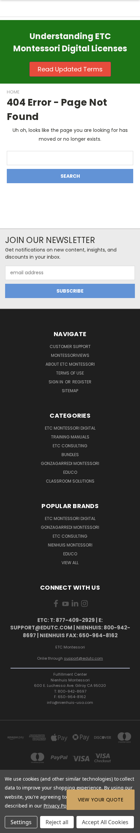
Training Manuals (70, 437)
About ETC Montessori (70, 364)
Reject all (57, 822)
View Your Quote (100, 799)
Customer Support (70, 346)
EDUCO (70, 554)
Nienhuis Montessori (70, 545)
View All (70, 563)
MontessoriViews (70, 355)
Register (81, 382)
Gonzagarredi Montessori (70, 463)
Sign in (56, 382)
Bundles (70, 454)
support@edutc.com (83, 658)
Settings (21, 822)
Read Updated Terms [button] (70, 69)
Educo (70, 472)
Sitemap (70, 391)
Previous (10, 826)
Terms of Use (70, 373)
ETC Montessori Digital (70, 428)
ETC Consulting (70, 446)
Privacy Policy (58, 805)
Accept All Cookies (105, 822)
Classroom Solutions (70, 481)
